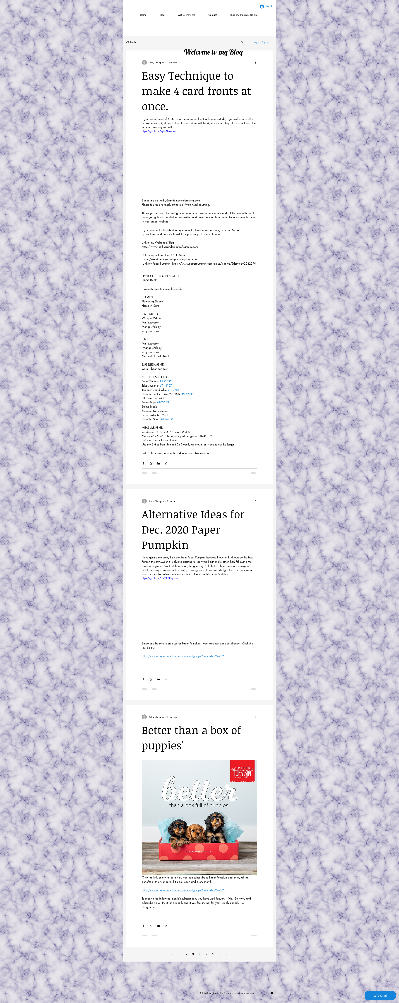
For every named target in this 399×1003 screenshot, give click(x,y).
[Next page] (219, 954)
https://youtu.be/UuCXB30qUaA (160, 578)
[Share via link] (166, 463)
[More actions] (255, 62)
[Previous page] (180, 954)
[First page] (173, 954)
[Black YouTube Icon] (271, 993)
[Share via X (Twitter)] (150, 463)
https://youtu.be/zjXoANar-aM (158, 131)
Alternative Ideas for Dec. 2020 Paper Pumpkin (193, 529)
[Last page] (225, 954)
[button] (241, 42)
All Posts (131, 42)
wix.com (249, 992)
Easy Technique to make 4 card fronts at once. (196, 90)
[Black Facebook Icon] (266, 993)
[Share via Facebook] (143, 463)
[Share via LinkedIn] (158, 463)
